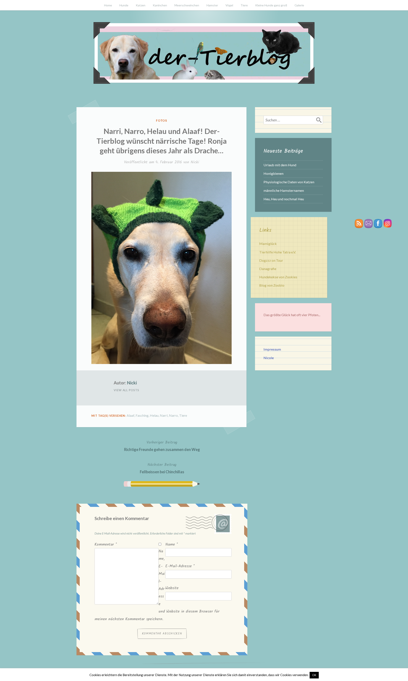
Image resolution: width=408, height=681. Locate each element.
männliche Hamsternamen (284, 190)
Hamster (212, 5)
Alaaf (130, 415)
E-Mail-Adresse (180, 566)
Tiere (244, 5)
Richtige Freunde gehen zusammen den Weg (162, 445)
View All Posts (126, 390)
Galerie (299, 5)
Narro (173, 415)
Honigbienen (273, 173)
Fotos (161, 120)
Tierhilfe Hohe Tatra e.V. (277, 252)
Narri (164, 415)
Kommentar (106, 545)
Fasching (142, 415)
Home (108, 5)
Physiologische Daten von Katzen (289, 182)
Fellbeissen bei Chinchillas (162, 468)
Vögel (229, 5)
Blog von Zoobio (271, 285)
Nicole (269, 358)
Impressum (272, 349)
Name (171, 545)
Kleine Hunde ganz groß (271, 5)
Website (171, 588)
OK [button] (314, 675)
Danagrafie (267, 269)
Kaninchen (160, 5)
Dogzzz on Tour (271, 260)
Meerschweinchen (186, 5)
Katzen (140, 5)
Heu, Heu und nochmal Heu (284, 199)
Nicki (195, 162)
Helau (154, 415)
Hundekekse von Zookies (278, 277)
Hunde (123, 5)
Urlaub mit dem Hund (280, 165)
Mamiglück (268, 244)
